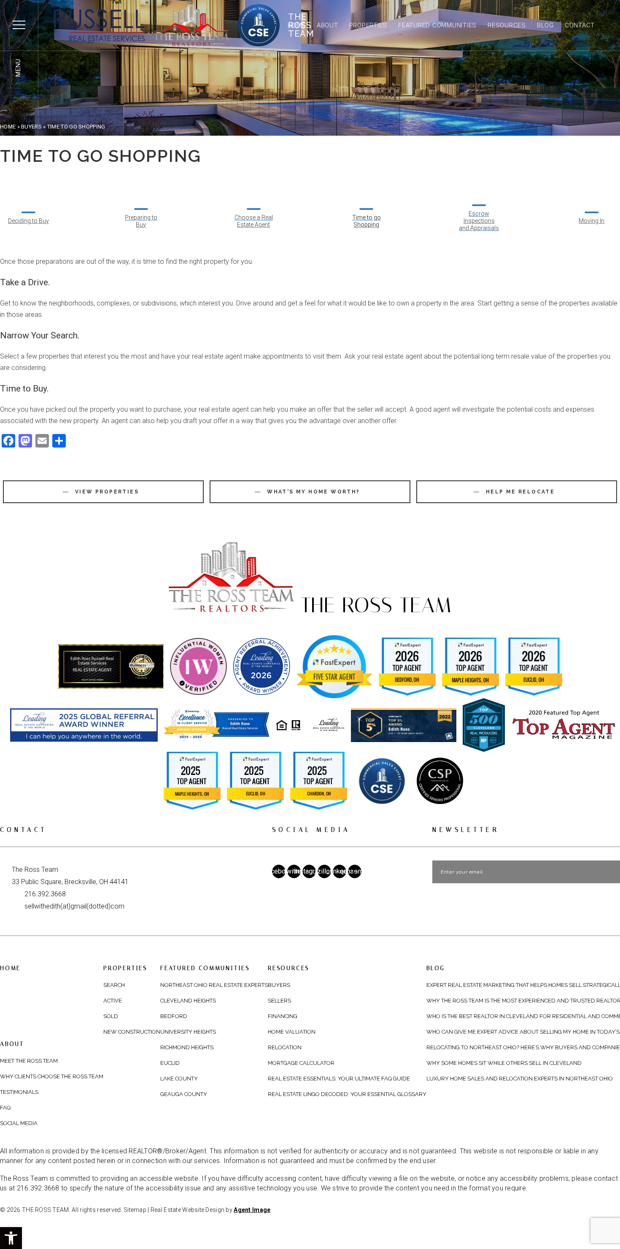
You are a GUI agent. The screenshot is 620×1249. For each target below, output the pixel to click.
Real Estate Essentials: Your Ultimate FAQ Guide (339, 1078)
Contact (580, 25)
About (327, 25)
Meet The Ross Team (29, 1061)
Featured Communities (437, 25)
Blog (545, 25)
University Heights (188, 1032)
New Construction (131, 1032)
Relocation (285, 1047)
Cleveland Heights (188, 1000)
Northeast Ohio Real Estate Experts (214, 985)
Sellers (279, 1000)
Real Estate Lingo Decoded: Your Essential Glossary (347, 1094)
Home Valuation (291, 1032)
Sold (110, 1016)
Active (112, 1000)
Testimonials (19, 1092)
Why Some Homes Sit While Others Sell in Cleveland (504, 1063)
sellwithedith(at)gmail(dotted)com (74, 906)
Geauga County (183, 1094)
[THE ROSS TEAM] (153, 25)
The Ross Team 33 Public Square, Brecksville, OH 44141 (70, 876)
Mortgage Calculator (301, 1063)
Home (297, 25)
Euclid (170, 1063)
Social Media (19, 1123)
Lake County (179, 1078)
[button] (11, 1238)
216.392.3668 (45, 894)
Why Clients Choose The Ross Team (51, 1076)
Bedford (173, 1016)
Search (114, 985)
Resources (507, 25)
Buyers (279, 985)
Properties (368, 25)
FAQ (5, 1107)
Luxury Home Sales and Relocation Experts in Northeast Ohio (519, 1078)
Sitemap (135, 1209)
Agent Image (252, 1209)
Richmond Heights (186, 1047)
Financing (282, 1016)
